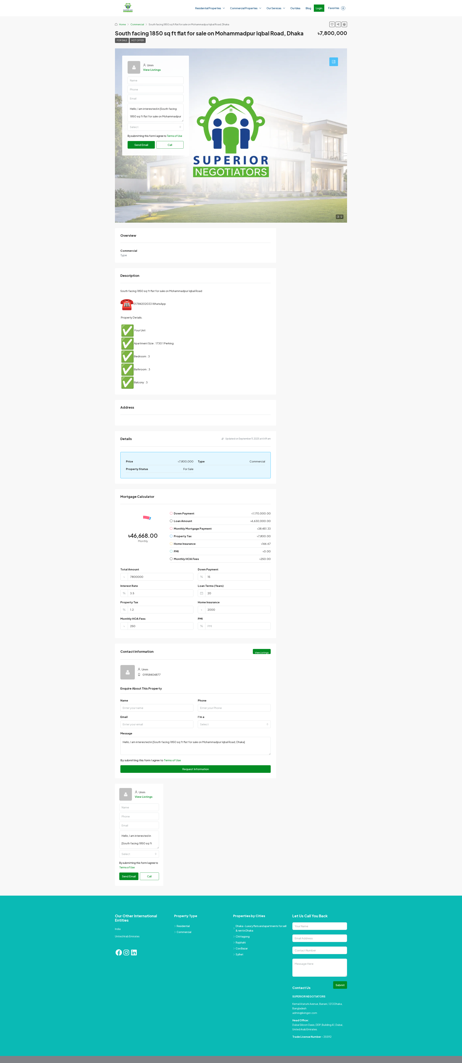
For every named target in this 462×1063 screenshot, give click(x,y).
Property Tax (129, 602)
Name (124, 700)
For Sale (122, 40)
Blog (308, 8)
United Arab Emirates (127, 936)
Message (126, 733)
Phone (202, 700)
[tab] (333, 61)
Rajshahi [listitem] (241, 942)
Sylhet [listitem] (239, 954)
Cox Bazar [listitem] (242, 948)
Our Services (274, 8)
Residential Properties (208, 8)
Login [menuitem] (319, 8)
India (118, 929)
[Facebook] (119, 953)
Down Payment (208, 569)
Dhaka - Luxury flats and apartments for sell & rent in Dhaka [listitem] (261, 928)
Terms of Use (174, 135)
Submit (340, 985)
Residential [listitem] (183, 926)
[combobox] (156, 127)
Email (124, 716)
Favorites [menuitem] (336, 8)
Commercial (137, 24)
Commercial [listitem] (184, 932)
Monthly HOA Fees (132, 618)
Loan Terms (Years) (211, 585)
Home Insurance (209, 602)
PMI (200, 618)
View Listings (152, 69)
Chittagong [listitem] (243, 936)
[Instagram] (126, 953)
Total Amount (129, 569)
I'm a (201, 716)
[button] (332, 24)
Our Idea (295, 8)
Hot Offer (137, 40)
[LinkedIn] (134, 953)
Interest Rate (129, 585)
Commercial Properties (244, 8)
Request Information (195, 769)
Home (122, 24)
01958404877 (152, 674)
